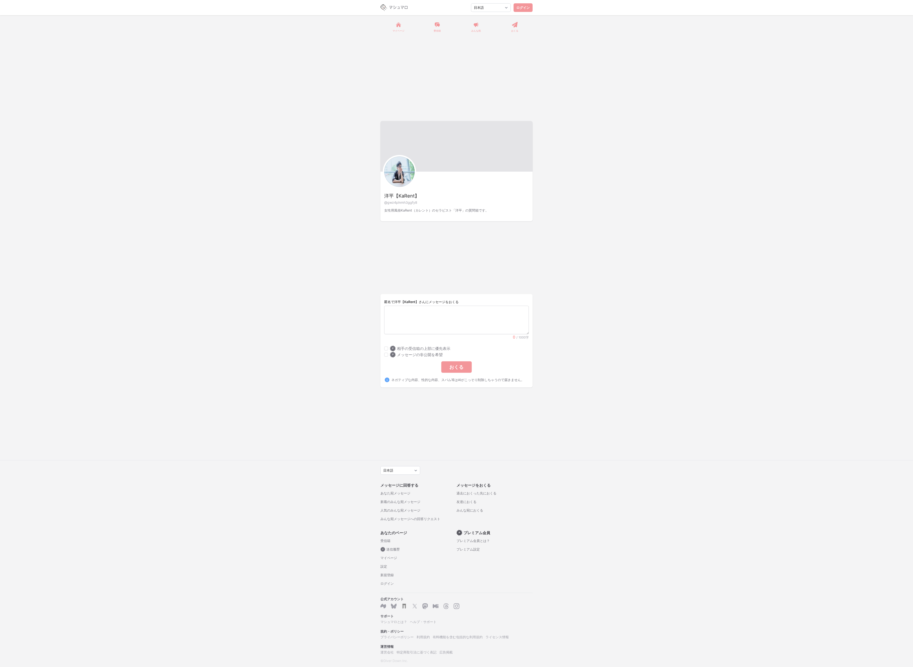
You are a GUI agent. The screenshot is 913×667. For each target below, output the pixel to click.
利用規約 (423, 637)
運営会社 (387, 652)
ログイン (523, 7)
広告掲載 (446, 652)
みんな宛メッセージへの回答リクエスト (410, 519)
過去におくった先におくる (476, 493)
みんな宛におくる (469, 510)
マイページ (388, 558)
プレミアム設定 (468, 549)
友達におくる (466, 502)
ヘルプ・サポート (423, 622)
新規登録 (387, 575)
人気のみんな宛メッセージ (400, 510)
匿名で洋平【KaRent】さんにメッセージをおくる (421, 302)
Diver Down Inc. (396, 661)
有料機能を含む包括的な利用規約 (458, 637)
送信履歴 (391, 549)
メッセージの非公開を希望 (417, 354)
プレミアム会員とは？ (473, 541)
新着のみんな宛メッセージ (400, 502)
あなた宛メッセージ (395, 493)
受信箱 (385, 541)
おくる (456, 367)
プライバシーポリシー (397, 637)
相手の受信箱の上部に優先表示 (421, 348)
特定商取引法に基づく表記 (417, 652)
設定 (383, 566)
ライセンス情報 (497, 637)
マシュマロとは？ (393, 622)
